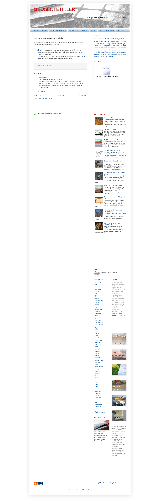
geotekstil (116, 45)
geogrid (113, 43)
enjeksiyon (123, 41)
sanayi (113, 51)
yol (98, 56)
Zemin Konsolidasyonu (58, 30)
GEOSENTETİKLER (54, 9)
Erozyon (85, 30)
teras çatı (98, 391)
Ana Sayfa (35, 30)
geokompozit (121, 43)
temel (113, 52)
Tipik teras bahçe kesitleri (111, 140)
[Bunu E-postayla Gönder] (42, 65)
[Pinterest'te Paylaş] (50, 65)
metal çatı (123, 47)
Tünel (102, 54)
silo (125, 51)
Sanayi (93, 30)
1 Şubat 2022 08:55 (44, 87)
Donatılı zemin (74, 30)
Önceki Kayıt (83, 95)
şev (45, 68)
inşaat (101, 47)
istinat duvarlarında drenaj (112, 150)
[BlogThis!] (44, 65)
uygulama (107, 54)
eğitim (117, 41)
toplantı (98, 54)
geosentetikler (107, 45)
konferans (118, 47)
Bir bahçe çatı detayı (110, 129)
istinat (105, 47)
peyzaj (110, 49)
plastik (114, 49)
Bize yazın (120, 30)
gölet (121, 45)
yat (115, 54)
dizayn (124, 38)
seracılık (122, 51)
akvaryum (96, 38)
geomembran (98, 45)
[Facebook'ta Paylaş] (48, 65)
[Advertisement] (59, 106)
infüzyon (96, 47)
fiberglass (102, 43)
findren (108, 43)
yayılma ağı (119, 54)
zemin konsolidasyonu (106, 56)
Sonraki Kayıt (38, 95)
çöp (121, 39)
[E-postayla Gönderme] (38, 65)
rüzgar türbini (107, 51)
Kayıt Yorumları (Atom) (45, 98)
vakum (112, 54)
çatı (119, 38)
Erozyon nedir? (108, 118)
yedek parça (99, 406)
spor (95, 52)
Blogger (71, 490)
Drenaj (44, 30)
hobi (124, 45)
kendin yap (111, 47)
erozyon (42, 68)
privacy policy (99, 360)
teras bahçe (119, 52)
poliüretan (119, 49)
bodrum (115, 39)
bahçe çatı (110, 39)
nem (95, 49)
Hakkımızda (110, 30)
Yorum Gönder (40, 91)
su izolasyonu (100, 52)
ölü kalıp (104, 49)
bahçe (104, 39)
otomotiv (99, 49)
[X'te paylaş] (46, 65)
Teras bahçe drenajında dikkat (113, 185)
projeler (98, 51)
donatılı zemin (98, 41)
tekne (109, 52)
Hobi (100, 30)
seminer (117, 51)
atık (100, 39)
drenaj (83, 56)
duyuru (113, 41)
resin (102, 51)
